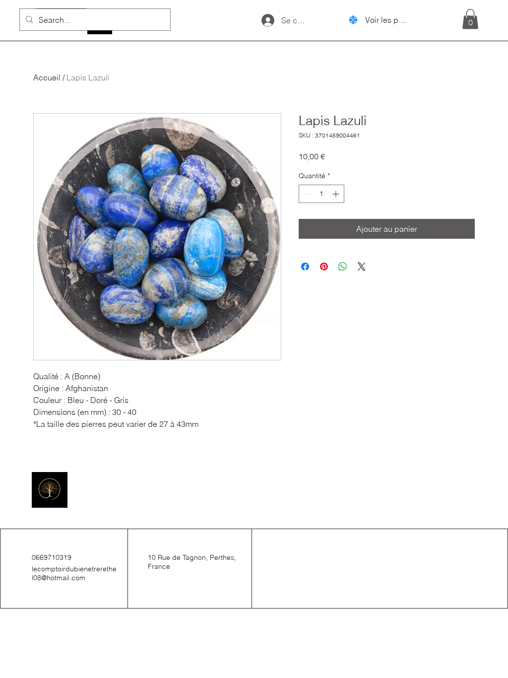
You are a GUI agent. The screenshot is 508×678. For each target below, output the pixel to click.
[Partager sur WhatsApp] (343, 266)
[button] (470, 19)
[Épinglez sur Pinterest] (324, 266)
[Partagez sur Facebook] (305, 266)
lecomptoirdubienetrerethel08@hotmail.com (74, 573)
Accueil (47, 77)
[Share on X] (362, 266)
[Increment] (336, 194)
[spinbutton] (321, 194)
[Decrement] (306, 194)
